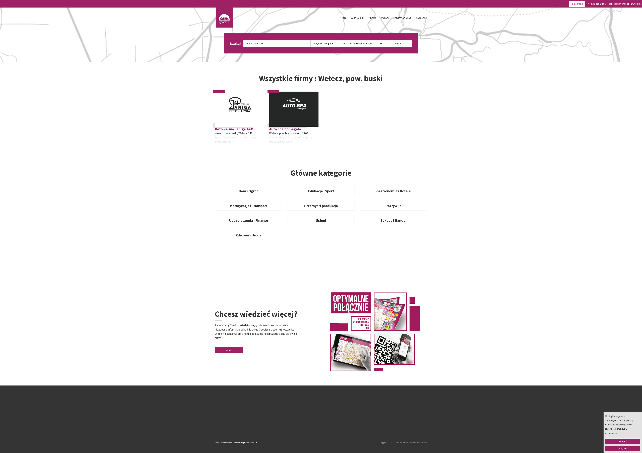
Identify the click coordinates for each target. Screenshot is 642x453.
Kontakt (421, 17)
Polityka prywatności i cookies (227, 442)
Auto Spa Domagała (285, 129)
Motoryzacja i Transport (298, 137)
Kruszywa (243, 137)
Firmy (343, 17)
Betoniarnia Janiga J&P (234, 129)
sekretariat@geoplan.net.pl (625, 3)
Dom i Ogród (229, 137)
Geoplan (291, 428)
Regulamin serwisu (249, 442)
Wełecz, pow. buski (226, 133)
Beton (218, 137)
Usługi (385, 17)
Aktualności (403, 17)
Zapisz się (357, 17)
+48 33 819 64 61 (597, 3)
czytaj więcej (611, 433)
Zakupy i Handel (223, 141)
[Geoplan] (224, 18)
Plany (372, 17)
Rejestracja (576, 3)
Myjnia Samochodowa (281, 141)
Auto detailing (276, 137)
